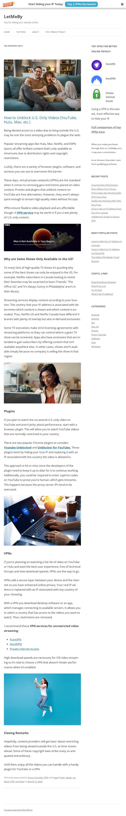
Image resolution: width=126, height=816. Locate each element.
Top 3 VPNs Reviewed (81, 4)
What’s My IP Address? (102, 294)
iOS (93, 322)
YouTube (19, 781)
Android (95, 314)
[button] (63, 4)
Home (7, 32)
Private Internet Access (24, 649)
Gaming (95, 318)
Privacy (94, 330)
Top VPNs (21, 32)
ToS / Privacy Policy (55, 32)
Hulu (62, 777)
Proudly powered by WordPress (18, 810)
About (35, 32)
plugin (69, 777)
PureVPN (15, 639)
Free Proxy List (98, 286)
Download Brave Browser (103, 282)
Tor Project (96, 290)
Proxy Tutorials (35, 777)
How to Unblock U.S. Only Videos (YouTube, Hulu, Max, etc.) (40, 119)
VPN (46, 777)
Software (95, 338)
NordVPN (16, 644)
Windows (95, 346)
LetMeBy (13, 16)
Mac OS (95, 326)
